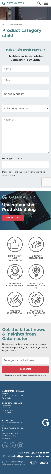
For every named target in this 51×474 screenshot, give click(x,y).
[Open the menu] (46, 3)
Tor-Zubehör (7, 408)
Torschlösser (6, 412)
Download (13, 217)
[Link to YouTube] (20, 445)
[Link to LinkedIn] (5, 445)
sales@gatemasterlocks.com (30, 456)
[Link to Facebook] (13, 445)
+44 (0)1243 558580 (36, 452)
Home (4, 24)
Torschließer (6, 398)
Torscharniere (7, 410)
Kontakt (5, 393)
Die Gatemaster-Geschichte (13, 396)
